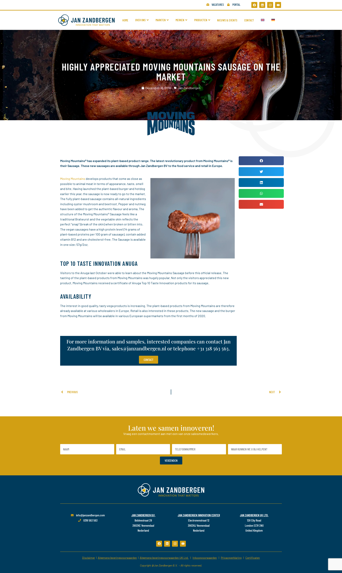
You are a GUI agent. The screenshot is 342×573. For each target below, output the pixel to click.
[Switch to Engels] (262, 20)
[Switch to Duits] (273, 20)
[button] (261, 160)
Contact (249, 20)
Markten (161, 20)
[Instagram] (270, 5)
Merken (180, 20)
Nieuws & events (227, 20)
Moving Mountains (72, 178)
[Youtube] (278, 5)
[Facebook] (254, 5)
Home (125, 20)
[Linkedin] (262, 5)
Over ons (140, 20)
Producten (200, 20)
